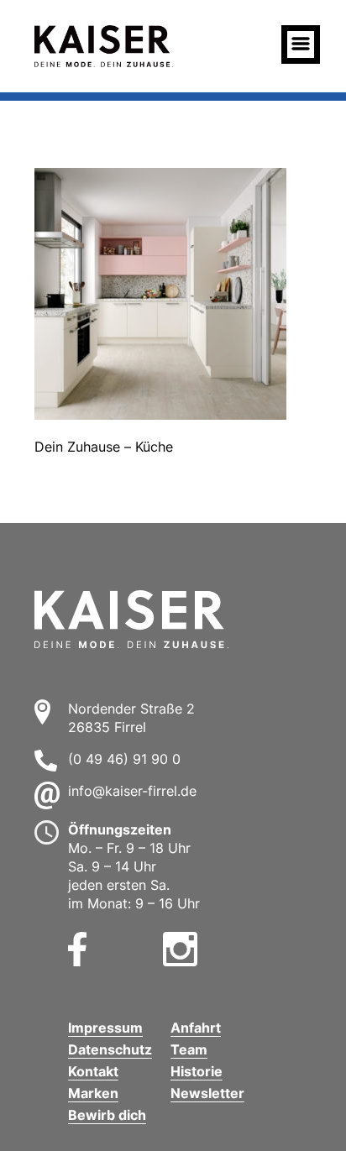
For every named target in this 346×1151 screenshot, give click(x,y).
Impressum (105, 1027)
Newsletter (207, 1093)
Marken (93, 1093)
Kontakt (93, 1071)
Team (188, 1049)
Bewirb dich (107, 1115)
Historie (196, 1071)
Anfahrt (195, 1027)
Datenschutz (110, 1049)
